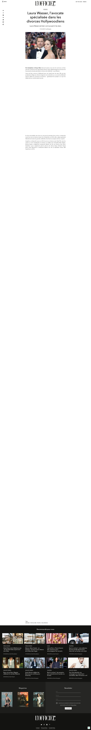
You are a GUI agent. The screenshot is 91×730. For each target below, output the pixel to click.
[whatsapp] (3, 22)
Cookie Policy (52, 727)
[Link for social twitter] (41, 725)
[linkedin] (3, 17)
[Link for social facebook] (44, 725)
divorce (27, 622)
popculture (33, 622)
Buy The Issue (79, 1)
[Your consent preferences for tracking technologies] (89, 728)
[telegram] (3, 24)
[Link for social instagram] (46, 725)
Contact (38, 727)
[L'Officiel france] (45, 3)
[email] (3, 11)
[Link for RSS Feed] (49, 724)
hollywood (44, 622)
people (39, 622)
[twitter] (3, 20)
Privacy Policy (73, 705)
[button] (44, 699)
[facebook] (3, 13)
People (45, 9)
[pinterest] (3, 15)
